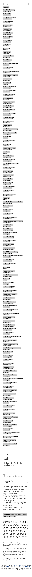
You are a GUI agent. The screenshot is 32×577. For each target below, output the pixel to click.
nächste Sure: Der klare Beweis (15, 515)
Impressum (7, 566)
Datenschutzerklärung (25, 566)
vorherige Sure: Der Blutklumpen (12, 514)
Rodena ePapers (17, 565)
